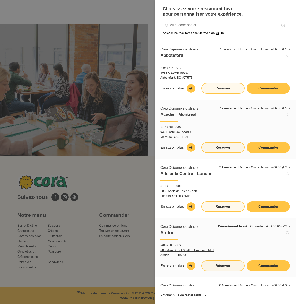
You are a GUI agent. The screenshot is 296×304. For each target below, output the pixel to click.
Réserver (222, 88)
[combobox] (225, 25)
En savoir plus (172, 88)
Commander (268, 88)
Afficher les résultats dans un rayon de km (193, 32)
